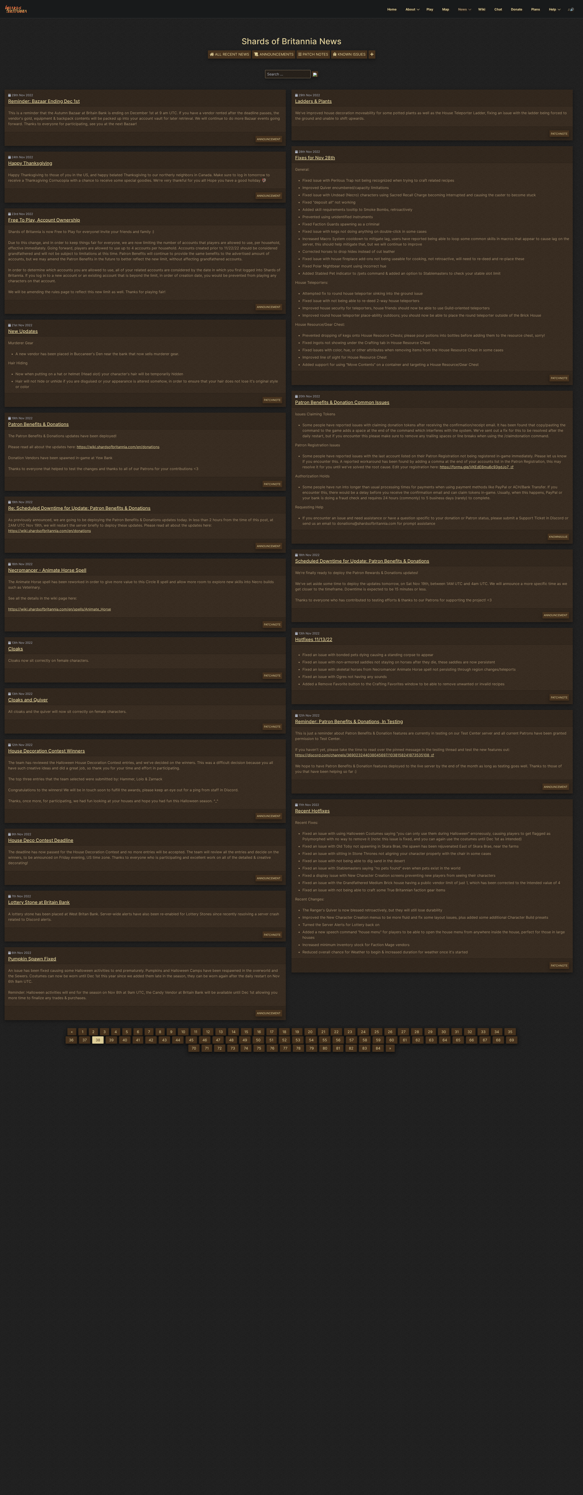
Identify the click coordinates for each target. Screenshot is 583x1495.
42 (151, 1040)
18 (284, 1031)
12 (208, 1031)
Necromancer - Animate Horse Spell (47, 570)
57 (351, 1040)
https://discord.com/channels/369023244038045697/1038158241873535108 (362, 755)
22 (336, 1031)
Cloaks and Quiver (28, 700)
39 (111, 1040)
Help (552, 9)
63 (431, 1040)
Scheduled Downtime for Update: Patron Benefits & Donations (362, 561)
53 (298, 1040)
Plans (535, 9)
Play (430, 9)
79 (311, 1048)
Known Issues (352, 54)
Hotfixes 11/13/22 (313, 639)
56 (338, 1040)
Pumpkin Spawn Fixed (32, 959)
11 (195, 1031)
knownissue (558, 536)
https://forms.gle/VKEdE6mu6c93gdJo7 (474, 467)
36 (71, 1040)
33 (483, 1031)
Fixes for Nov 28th (315, 157)
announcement (269, 139)
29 (430, 1031)
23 (350, 1031)
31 (457, 1031)
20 (310, 1031)
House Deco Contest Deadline (40, 840)
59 (378, 1040)
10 (183, 1031)
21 (323, 1031)
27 (403, 1031)
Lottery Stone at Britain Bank (39, 902)
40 (125, 1040)
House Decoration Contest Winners (46, 751)
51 (271, 1040)
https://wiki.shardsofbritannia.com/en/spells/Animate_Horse (59, 609)
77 (285, 1048)
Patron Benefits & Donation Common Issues (342, 402)
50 (258, 1040)
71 (207, 1048)
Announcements (277, 54)
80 (325, 1048)
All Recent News (232, 54)
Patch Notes (315, 54)
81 (338, 1048)
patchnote (272, 400)
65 (458, 1040)
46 (204, 1040)
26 (390, 1031)
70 (194, 1048)
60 (391, 1040)
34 (496, 1031)
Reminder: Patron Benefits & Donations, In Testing (349, 721)
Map (445, 9)
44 (178, 1040)
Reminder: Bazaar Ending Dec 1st (44, 101)
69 (511, 1040)
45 (191, 1040)
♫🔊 (571, 9)
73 (233, 1048)
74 (246, 1048)
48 (231, 1040)
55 (324, 1040)
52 (284, 1040)
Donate (516, 9)
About (410, 9)
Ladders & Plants (313, 101)
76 (272, 1048)
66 (471, 1040)
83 (364, 1048)
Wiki (481, 9)
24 (363, 1031)
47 (218, 1040)
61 (405, 1040)
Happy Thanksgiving (30, 163)
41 (138, 1040)
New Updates (23, 331)
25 (376, 1031)
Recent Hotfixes (312, 811)
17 (272, 1031)
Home (391, 9)
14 (233, 1031)
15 (246, 1031)
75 (259, 1048)
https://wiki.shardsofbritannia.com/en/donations (118, 447)
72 (219, 1048)
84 (378, 1048)
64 (444, 1040)
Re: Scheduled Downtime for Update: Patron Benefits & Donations (79, 508)
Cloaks (15, 649)
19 (297, 1031)
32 (470, 1031)
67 (485, 1040)
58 (365, 1040)
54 (311, 1040)
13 (221, 1031)
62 (418, 1040)
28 (416, 1031)
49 (245, 1040)
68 (498, 1040)
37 (84, 1040)
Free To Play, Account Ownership (44, 220)
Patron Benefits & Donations (38, 424)
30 (443, 1031)
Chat (498, 9)
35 (510, 1031)
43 (164, 1040)
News (462, 9)
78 (298, 1048)
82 (351, 1048)
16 (259, 1031)
